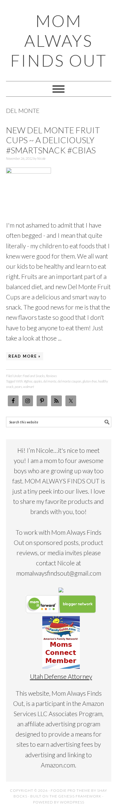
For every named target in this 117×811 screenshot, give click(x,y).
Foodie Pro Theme (70, 790)
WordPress (72, 802)
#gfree (28, 381)
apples (38, 381)
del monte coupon (69, 381)
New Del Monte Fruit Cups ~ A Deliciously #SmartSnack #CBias (53, 140)
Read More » (24, 356)
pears (18, 387)
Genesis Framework (79, 796)
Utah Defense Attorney (61, 676)
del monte (49, 381)
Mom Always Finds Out (58, 40)
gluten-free (89, 381)
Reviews (51, 376)
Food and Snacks (34, 376)
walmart (28, 387)
